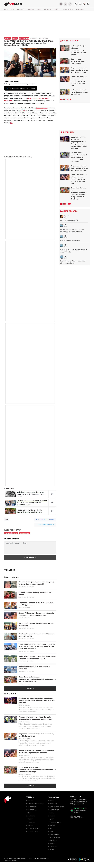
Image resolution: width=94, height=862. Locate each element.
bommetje (53, 803)
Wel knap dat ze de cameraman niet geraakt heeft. (73, 251)
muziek (52, 816)
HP (65, 225)
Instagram (31, 822)
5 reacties (28, 684)
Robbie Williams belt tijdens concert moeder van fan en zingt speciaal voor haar (78, 81)
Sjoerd (66, 216)
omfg (51, 800)
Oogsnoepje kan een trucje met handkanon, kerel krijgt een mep (79, 70)
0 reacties (31, 597)
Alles (6, 9)
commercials (54, 810)
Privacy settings (33, 828)
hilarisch (14, 38)
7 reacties (31, 586)
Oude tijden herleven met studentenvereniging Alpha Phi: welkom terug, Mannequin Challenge (37, 679)
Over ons (36, 858)
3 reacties (31, 651)
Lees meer (30, 688)
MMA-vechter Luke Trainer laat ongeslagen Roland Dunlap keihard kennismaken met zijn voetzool (37, 700)
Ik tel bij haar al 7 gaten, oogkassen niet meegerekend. (73, 262)
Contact (30, 800)
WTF (12, 9)
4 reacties (27, 607)
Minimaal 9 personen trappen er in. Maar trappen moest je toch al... (73, 231)
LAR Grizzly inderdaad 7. (69, 220)
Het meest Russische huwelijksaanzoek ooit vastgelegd (79, 92)
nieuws (52, 843)
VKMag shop (32, 810)
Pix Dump (47, 9)
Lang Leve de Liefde (57, 807)
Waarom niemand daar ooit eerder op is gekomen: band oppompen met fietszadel (79, 157)
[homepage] (23, 4)
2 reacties (31, 638)
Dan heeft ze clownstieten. (70, 241)
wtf (51, 828)
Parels (52, 850)
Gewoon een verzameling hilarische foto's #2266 (79, 61)
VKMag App (80, 9)
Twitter (30, 819)
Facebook (31, 816)
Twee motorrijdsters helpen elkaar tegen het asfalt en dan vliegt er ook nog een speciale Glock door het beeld (37, 646)
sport (51, 819)
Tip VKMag (79, 817)
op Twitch (23, 110)
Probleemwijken (67, 9)
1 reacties (27, 618)
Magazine (7, 38)
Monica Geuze (55, 837)
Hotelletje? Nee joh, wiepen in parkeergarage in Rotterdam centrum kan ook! (78, 50)
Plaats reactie (30, 557)
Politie (56, 9)
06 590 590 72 (80, 808)
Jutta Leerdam (55, 834)
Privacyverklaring (22, 858)
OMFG (39, 9)
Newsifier (14, 860)
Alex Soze (53, 840)
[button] (80, 4)
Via (11, 123)
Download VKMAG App (36, 803)
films (51, 813)
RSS (29, 813)
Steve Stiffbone (43, 38)
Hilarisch (31, 9)
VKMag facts (32, 807)
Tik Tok (30, 825)
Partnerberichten (34, 831)
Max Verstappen (24, 38)
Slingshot (53, 846)
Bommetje (20, 9)
